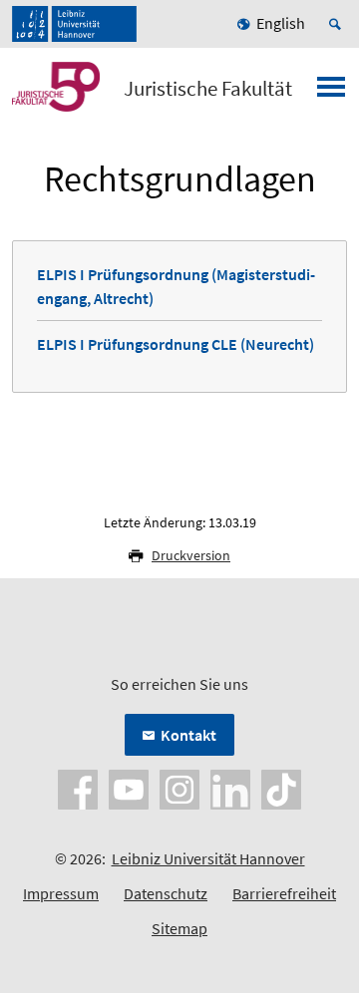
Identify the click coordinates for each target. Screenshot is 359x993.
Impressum (61, 893)
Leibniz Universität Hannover (208, 858)
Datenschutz (165, 893)
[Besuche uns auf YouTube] (129, 788)
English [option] (280, 23)
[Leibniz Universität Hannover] (74, 24)
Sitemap (179, 928)
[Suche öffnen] (338, 24)
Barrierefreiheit (284, 893)
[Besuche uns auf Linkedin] (230, 788)
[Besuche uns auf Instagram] (179, 788)
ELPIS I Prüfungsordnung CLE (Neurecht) (175, 344)
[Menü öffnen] (331, 93)
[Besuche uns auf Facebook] (78, 788)
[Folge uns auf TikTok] (281, 788)
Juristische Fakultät (208, 89)
